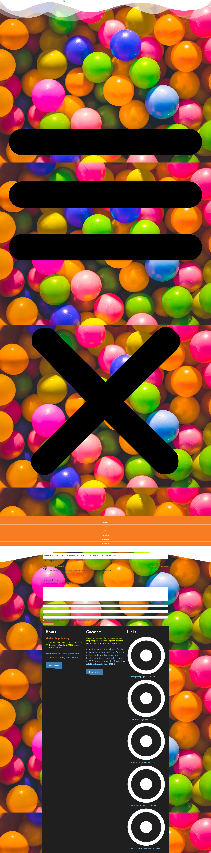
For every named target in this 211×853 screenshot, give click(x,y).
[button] (105, 296)
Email (45, 609)
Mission (6, 78)
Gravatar (68, 572)
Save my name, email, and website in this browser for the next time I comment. (67, 620)
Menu (5, 80)
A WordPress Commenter (56, 566)
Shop (5, 84)
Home (5, 77)
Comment (46, 586)
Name (45, 603)
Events (6, 82)
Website (45, 614)
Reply (51, 574)
